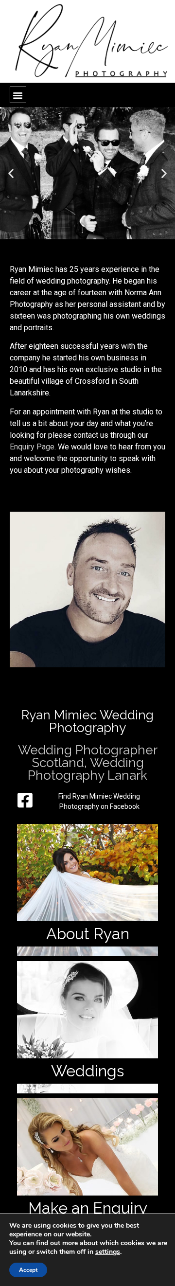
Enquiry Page (32, 446)
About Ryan (87, 934)
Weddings (87, 1071)
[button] (18, 95)
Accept (28, 1270)
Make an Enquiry (87, 1208)
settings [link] (107, 1251)
